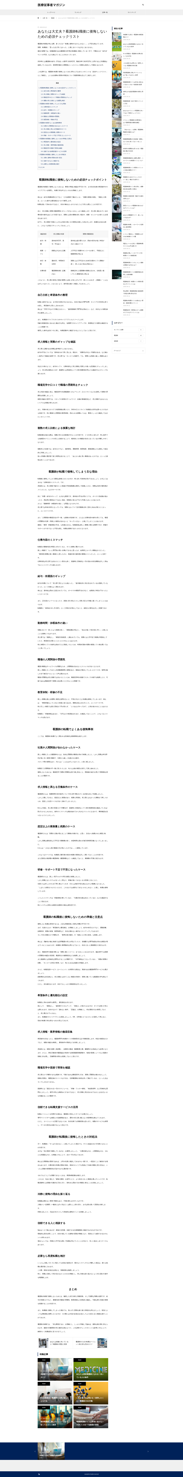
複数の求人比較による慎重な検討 (53, 100)
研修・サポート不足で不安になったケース (56, 135)
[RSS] (39, 1474)
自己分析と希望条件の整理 (51, 91)
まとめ (42, 167)
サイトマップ (132, 12)
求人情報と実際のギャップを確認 (53, 94)
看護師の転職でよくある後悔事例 (50, 123)
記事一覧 (105, 12)
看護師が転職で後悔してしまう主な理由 (52, 103)
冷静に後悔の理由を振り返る (51, 157)
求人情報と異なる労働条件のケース (53, 129)
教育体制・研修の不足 (49, 119)
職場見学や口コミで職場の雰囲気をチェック (56, 97)
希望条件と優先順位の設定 (51, 142)
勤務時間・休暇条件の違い (51, 113)
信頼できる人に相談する (50, 161)
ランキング (78, 12)
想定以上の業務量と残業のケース (53, 132)
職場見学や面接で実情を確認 (51, 148)
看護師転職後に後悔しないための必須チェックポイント (57, 88)
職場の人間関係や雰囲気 (50, 116)
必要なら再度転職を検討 (50, 164)
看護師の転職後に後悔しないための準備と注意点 (55, 138)
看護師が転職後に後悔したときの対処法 (52, 154)
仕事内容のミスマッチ (49, 107)
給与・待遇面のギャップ (50, 110)
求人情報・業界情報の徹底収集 (52, 145)
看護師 (44, 1360)
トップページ (51, 12)
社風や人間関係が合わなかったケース (54, 126)
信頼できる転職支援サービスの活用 (53, 151)
